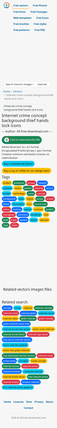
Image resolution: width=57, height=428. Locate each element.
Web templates (22, 18)
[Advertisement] (28, 57)
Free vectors (20, 5)
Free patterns (21, 30)
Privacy (39, 401)
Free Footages (38, 11)
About (49, 401)
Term (29, 401)
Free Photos (40, 5)
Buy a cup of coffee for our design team (26, 170)
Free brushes (21, 24)
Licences (18, 401)
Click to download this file (25, 140)
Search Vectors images (19, 84)
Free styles (40, 24)
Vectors (17, 91)
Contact (28, 408)
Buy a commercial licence (18, 163)
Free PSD (40, 30)
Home (6, 91)
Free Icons (42, 18)
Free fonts (19, 11)
